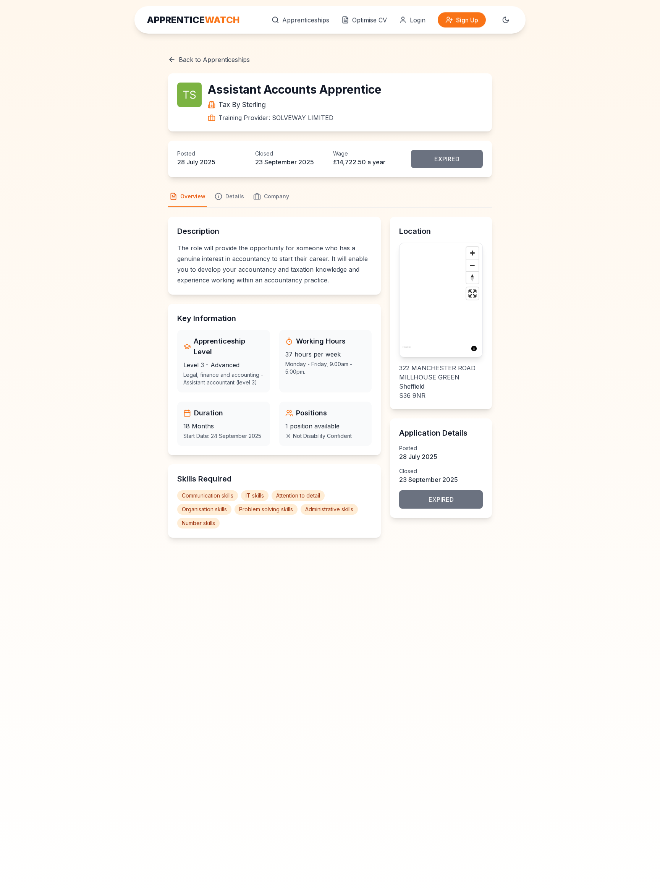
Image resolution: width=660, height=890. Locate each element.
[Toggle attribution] (474, 348)
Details (234, 196)
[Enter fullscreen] (472, 293)
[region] (441, 300)
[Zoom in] (472, 253)
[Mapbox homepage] (406, 350)
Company (276, 196)
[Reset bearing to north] (472, 277)
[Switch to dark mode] (505, 20)
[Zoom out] (472, 265)
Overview (192, 196)
